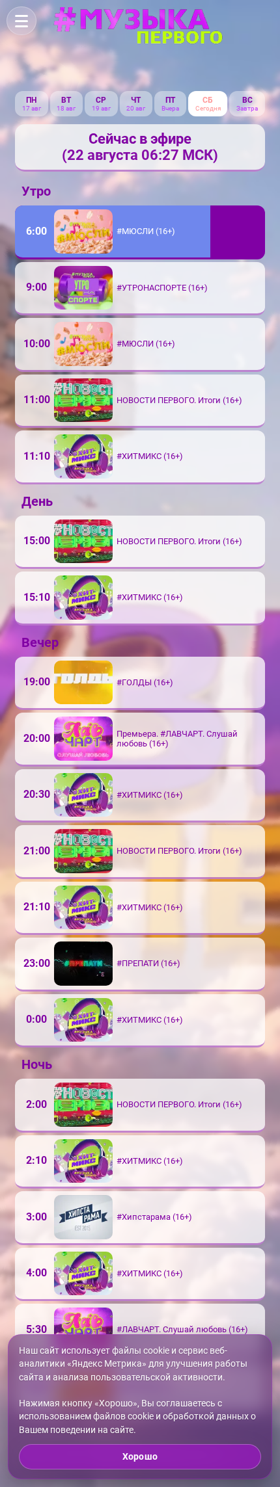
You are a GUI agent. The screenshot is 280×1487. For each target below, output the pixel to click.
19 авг (101, 108)
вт (66, 100)
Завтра (247, 108)
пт (170, 100)
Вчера (170, 108)
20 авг (135, 108)
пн (31, 100)
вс (247, 100)
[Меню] (21, 21)
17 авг (31, 108)
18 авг (66, 108)
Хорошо (140, 1456)
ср (101, 100)
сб (208, 100)
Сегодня (208, 108)
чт (136, 100)
